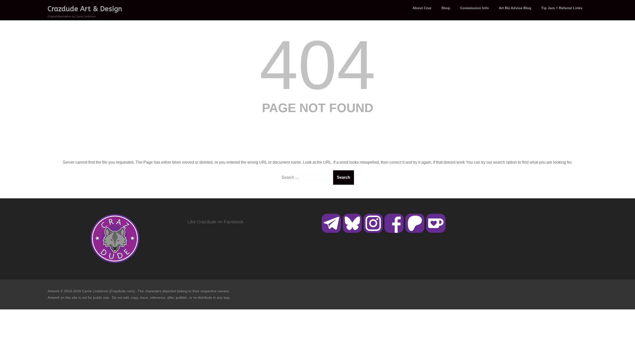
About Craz (422, 8)
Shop (445, 8)
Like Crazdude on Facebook (215, 221)
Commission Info (474, 8)
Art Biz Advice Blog (515, 8)
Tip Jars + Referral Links (561, 8)
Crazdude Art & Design (85, 9)
